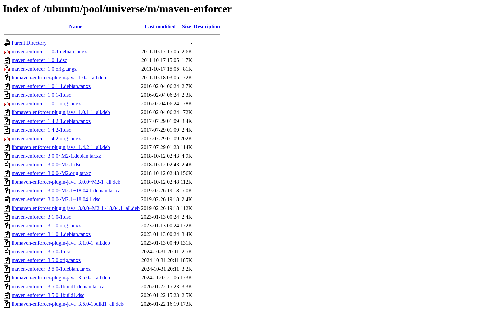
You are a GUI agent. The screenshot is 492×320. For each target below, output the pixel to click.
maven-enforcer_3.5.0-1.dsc (41, 251)
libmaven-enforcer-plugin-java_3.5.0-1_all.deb (61, 278)
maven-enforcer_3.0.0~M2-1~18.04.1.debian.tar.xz (66, 190)
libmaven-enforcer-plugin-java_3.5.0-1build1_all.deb (68, 304)
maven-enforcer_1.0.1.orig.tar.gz (46, 103)
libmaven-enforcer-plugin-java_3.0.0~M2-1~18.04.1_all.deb (76, 208)
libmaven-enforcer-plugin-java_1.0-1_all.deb (59, 77)
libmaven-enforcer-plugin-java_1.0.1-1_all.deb (61, 112)
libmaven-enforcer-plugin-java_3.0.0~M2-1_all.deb (66, 182)
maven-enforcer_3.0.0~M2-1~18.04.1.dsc (56, 199)
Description (207, 26)
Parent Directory (29, 43)
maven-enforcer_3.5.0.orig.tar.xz (46, 260)
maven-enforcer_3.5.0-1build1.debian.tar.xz (58, 286)
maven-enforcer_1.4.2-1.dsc (41, 130)
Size (186, 26)
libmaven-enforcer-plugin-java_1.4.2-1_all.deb (61, 147)
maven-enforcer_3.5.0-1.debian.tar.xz (51, 269)
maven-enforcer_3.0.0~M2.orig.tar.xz (51, 173)
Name (75, 26)
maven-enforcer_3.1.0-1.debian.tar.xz (51, 234)
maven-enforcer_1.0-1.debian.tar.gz (49, 51)
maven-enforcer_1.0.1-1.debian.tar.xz (51, 86)
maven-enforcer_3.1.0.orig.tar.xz (46, 225)
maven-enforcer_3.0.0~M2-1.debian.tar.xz (56, 156)
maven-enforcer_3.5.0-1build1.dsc (48, 295)
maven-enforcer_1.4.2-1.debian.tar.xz (51, 121)
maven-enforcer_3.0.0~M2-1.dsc (46, 164)
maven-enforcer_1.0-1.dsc (39, 60)
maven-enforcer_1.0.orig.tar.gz (44, 69)
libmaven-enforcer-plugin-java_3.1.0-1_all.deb (61, 243)
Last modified (160, 26)
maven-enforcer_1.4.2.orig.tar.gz (46, 138)
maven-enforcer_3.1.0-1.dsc (41, 217)
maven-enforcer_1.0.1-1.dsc (41, 95)
